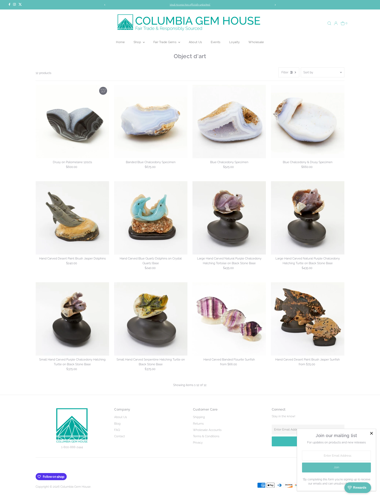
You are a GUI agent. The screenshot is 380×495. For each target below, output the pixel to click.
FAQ (117, 430)
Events (215, 42)
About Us (195, 42)
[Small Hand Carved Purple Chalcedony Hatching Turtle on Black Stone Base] (72, 319)
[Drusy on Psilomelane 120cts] (72, 121)
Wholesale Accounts (207, 430)
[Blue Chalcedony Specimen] (229, 121)
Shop (138, 42)
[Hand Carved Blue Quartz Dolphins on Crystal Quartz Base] (150, 218)
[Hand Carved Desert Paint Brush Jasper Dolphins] (72, 218)
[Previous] (104, 4)
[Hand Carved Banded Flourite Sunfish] (229, 319)
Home (120, 42)
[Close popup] (371, 433)
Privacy (198, 442)
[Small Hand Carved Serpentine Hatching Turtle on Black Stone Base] (150, 319)
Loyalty (234, 42)
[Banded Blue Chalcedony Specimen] (150, 121)
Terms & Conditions (206, 436)
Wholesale (256, 42)
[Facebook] (9, 4)
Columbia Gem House (75, 486)
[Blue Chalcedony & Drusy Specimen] (307, 121)
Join (336, 467)
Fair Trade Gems (165, 42)
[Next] (275, 4)
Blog (117, 423)
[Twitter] (20, 4)
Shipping (199, 417)
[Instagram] (14, 4)
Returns (198, 423)
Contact (119, 436)
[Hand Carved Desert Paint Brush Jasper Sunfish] (307, 319)
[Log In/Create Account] (336, 23)
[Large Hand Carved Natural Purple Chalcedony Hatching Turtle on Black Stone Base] (307, 218)
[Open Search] (329, 23)
